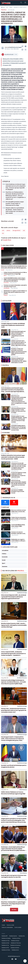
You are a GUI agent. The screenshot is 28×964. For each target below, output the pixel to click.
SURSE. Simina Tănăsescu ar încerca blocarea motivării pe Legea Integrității (13, 793)
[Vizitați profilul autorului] (2, 48)
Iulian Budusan (23, 789)
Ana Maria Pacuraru (22, 677)
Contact (3, 925)
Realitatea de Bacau (16, 938)
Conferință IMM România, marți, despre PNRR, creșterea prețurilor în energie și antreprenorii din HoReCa (14, 279)
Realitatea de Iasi (15, 950)
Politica (11, 7)
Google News (7, 240)
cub (24, 230)
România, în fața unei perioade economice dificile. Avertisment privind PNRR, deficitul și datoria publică (18, 351)
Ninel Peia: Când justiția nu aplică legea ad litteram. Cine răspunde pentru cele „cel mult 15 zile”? (13, 903)
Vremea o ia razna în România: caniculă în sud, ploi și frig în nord (15, 285)
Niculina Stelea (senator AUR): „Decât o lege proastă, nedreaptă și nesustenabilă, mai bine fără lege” (14, 625)
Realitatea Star (22, 936)
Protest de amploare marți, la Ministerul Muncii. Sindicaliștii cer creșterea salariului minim (18, 475)
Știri (7, 7)
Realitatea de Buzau (15, 940)
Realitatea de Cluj (5, 945)
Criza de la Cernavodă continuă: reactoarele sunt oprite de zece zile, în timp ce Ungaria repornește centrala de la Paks (18, 466)
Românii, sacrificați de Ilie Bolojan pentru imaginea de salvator (13, 766)
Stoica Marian (23, 873)
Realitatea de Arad (5, 943)
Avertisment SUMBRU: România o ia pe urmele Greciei (17, 491)
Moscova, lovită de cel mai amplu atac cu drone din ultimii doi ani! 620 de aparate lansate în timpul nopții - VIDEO (14, 267)
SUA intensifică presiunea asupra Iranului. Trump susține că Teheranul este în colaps (15, 203)
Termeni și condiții (10, 925)
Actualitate (6, 288)
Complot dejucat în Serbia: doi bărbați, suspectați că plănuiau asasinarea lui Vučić (13, 325)
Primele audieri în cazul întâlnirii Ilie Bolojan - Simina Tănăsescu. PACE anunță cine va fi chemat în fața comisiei (15, 210)
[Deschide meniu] (25, 3)
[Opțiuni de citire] (25, 961)
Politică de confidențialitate (7, 927)
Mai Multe (14, 909)
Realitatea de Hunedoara (15, 945)
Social (2, 269)
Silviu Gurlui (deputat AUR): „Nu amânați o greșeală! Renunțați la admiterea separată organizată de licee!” (13, 596)
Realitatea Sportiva (13, 936)
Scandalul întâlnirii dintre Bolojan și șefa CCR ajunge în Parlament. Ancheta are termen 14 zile (18, 428)
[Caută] (21, 2)
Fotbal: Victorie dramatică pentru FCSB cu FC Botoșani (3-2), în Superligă (15, 273)
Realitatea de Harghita (6, 938)
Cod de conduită (18, 927)
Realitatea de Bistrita (15, 947)
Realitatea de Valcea (6, 950)
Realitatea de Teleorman (16, 943)
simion (8, 230)
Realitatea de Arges (15, 47)
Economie (6, 282)
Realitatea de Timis (5, 940)
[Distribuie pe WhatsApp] (22, 49)
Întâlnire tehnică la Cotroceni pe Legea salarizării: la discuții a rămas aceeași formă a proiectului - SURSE (13, 457)
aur (3, 233)
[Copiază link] (22, 46)
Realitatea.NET (5, 936)
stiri (3, 230)
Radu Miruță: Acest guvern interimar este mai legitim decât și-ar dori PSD (13, 876)
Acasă (4, 7)
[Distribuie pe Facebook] (25, 46)
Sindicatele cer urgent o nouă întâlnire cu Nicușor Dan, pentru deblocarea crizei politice (15, 292)
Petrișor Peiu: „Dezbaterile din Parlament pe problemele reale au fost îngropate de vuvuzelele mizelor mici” (13, 710)
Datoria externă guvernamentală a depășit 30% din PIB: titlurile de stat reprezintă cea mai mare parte (18, 483)
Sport (5, 275)
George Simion (16, 230)
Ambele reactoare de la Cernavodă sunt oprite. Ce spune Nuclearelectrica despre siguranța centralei (18, 343)
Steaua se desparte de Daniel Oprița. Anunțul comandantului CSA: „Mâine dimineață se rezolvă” (18, 360)
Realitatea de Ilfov (5, 947)
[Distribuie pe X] (25, 49)
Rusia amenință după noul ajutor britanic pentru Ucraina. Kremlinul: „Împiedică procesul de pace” (18, 334)
